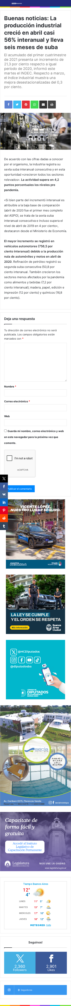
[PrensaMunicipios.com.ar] (17, 3)
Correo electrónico (17, 401)
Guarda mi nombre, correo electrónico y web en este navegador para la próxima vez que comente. (34, 436)
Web (7, 416)
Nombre (10, 386)
